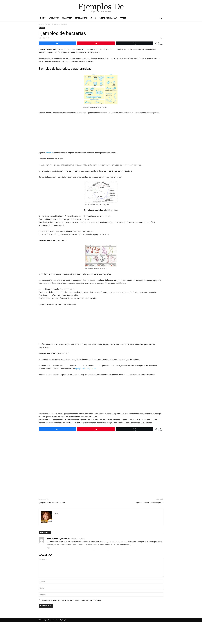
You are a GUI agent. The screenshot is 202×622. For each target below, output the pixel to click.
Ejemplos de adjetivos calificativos (52, 502)
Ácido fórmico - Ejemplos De (58, 539)
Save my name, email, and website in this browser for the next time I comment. (71, 600)
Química (47, 24)
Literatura (54, 18)
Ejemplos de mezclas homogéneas (149, 502)
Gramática (67, 18)
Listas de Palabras (108, 18)
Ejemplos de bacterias (62, 33)
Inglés (93, 18)
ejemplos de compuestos (85, 368)
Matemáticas (81, 18)
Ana (40, 38)
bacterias (49, 153)
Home (41, 24)
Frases (123, 18)
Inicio (43, 18)
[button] (160, 18)
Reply (48, 548)
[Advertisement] (101, 133)
